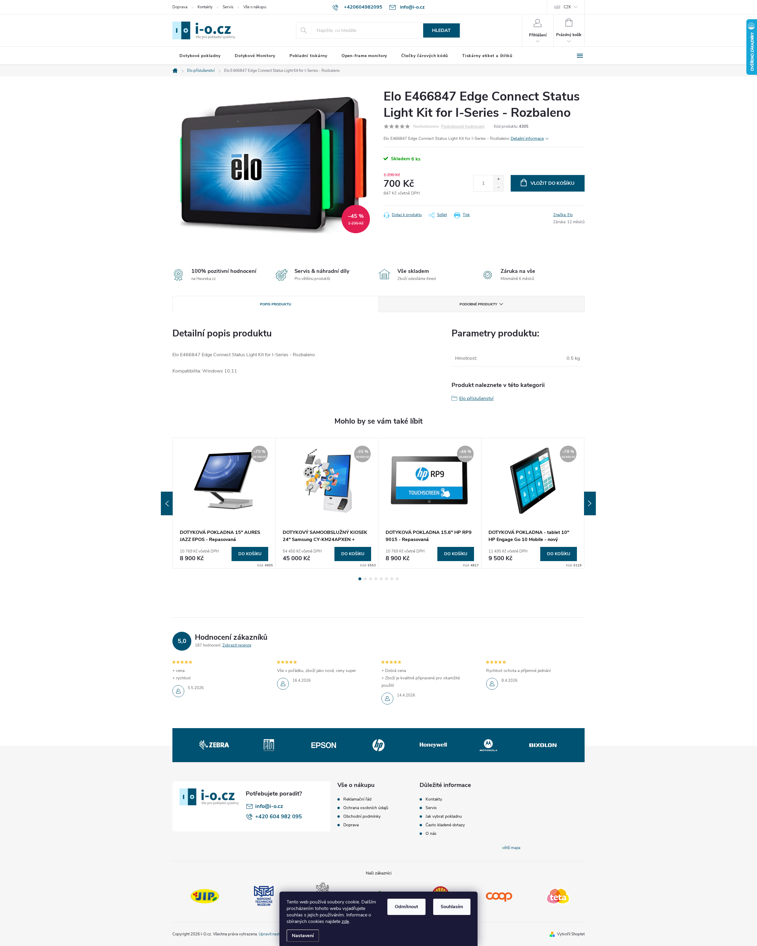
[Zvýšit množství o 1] (498, 179)
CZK (567, 7)
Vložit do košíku (552, 183)
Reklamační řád (357, 799)
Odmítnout (406, 906)
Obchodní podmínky (362, 816)
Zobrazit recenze (236, 645)
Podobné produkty (478, 304)
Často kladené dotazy (445, 825)
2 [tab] (365, 578)
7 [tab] (391, 578)
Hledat (441, 30)
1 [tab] (359, 578)
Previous (167, 503)
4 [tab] (375, 578)
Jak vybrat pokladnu (444, 816)
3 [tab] (370, 578)
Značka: (563, 215)
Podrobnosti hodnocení (462, 126)
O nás (431, 833)
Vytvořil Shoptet (571, 934)
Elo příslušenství (476, 398)
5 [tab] (381, 578)
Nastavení (303, 935)
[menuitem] (200, 56)
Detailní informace (527, 138)
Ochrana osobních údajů (365, 808)
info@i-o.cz (269, 806)
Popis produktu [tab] (275, 304)
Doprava (179, 7)
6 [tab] (386, 578)
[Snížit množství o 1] (498, 187)
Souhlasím (452, 906)
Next (590, 503)
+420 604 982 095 (278, 816)
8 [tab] (397, 578)
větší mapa (511, 848)
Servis (228, 7)
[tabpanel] (224, 503)
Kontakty (205, 7)
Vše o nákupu (254, 7)
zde (345, 921)
